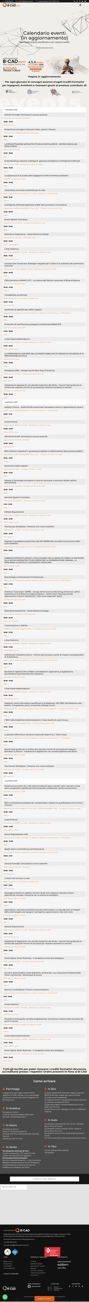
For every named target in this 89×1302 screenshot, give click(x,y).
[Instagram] (73, 1286)
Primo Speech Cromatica (15, 220)
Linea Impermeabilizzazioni (17, 339)
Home (38, 48)
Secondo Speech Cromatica (17, 497)
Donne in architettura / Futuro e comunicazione (26, 990)
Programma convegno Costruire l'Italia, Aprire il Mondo (29, 129)
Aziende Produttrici (36, 1264)
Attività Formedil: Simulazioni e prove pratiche (25, 115)
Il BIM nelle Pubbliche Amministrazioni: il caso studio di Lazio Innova (36, 720)
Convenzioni (34, 1275)
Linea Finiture (10, 422)
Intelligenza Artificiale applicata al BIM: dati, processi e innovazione (35, 205)
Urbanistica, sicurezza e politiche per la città (24, 190)
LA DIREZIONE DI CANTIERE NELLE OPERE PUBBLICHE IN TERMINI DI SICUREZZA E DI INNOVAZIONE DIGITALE (44, 355)
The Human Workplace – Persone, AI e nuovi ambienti (29, 527)
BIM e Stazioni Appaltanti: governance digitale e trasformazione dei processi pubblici (43, 451)
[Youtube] (82, 1286)
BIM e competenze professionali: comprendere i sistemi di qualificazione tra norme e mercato (43, 804)
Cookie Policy (7, 1266)
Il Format (33, 1261)
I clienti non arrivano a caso (17, 878)
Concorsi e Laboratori (37, 1270)
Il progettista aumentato (15, 295)
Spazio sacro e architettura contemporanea (24, 849)
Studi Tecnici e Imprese (38, 1266)
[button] (80, 5)
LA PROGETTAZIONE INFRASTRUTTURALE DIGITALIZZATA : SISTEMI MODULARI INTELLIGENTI (40, 145)
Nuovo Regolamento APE (16, 834)
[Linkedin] (69, 1286)
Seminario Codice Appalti (16, 466)
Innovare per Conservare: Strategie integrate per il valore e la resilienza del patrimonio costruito (44, 265)
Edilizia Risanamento (14, 512)
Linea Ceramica (11, 249)
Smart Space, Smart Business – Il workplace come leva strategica (34, 958)
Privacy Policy (7, 1264)
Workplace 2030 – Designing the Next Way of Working (29, 370)
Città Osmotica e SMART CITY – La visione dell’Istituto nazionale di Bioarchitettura (42, 280)
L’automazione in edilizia (16, 625)
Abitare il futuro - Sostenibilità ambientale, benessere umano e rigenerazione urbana (43, 407)
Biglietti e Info (7, 1261)
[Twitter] (79, 1286)
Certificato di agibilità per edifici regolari (23, 310)
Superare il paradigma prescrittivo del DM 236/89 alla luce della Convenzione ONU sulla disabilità (42, 542)
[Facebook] (76, 1286)
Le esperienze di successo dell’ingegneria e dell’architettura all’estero (36, 176)
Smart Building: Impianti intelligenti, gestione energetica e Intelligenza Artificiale (42, 161)
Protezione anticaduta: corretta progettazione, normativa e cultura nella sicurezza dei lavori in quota (43, 1020)
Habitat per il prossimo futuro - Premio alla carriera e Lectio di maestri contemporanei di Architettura (44, 656)
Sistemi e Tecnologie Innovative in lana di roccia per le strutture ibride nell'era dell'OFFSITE (40, 481)
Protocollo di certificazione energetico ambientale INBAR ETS (32, 324)
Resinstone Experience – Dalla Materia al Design (26, 234)
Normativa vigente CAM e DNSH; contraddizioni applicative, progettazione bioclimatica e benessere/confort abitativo (38, 673)
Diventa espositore (9, 1268)
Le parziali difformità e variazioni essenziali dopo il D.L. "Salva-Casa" (35, 735)
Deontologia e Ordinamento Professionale (24, 577)
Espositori (34, 1268)
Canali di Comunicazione (38, 1273)
